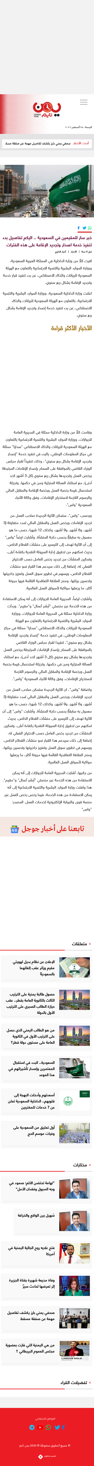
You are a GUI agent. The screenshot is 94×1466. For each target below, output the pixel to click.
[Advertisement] (47, 47)
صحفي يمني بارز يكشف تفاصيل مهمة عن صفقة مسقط (46, 144)
